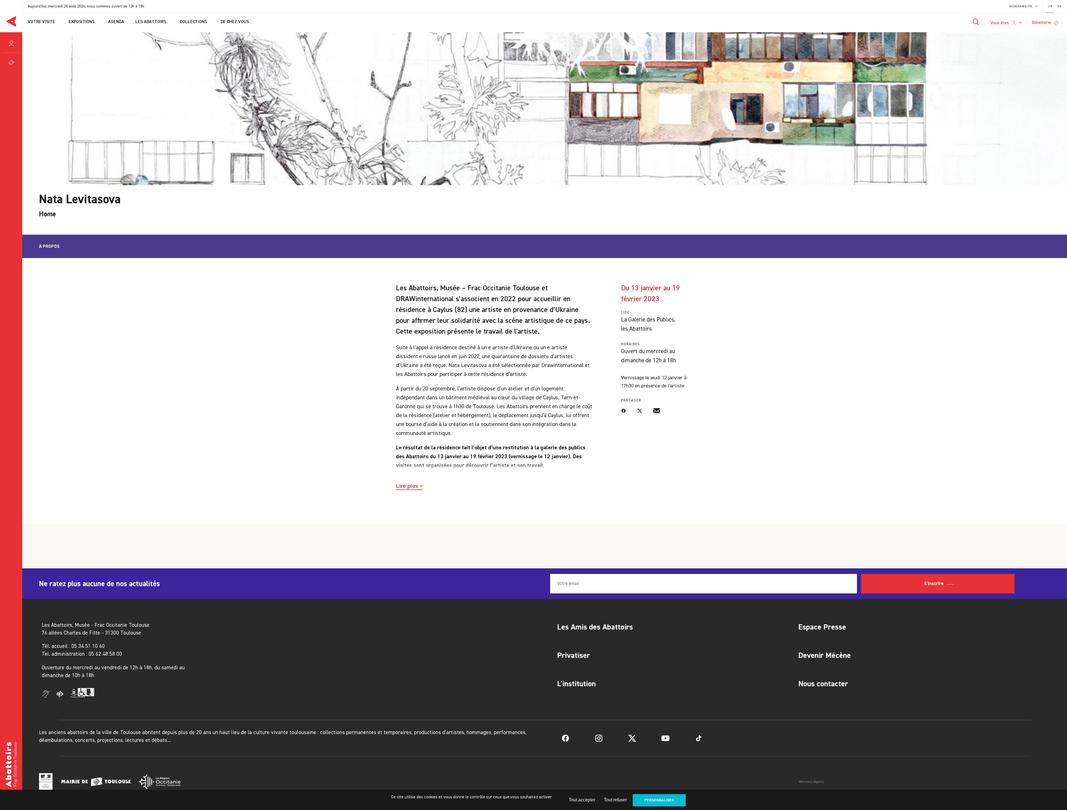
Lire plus (407, 486)
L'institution (576, 683)
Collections (194, 22)
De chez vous (235, 22)
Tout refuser (615, 799)
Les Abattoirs (151, 22)
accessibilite (1021, 6)
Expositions (82, 22)
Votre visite (42, 22)
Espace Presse (822, 627)
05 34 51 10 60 (88, 646)
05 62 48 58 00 (105, 653)
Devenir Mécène (824, 655)
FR (1050, 6)
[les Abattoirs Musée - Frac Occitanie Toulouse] (11, 773)
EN (1059, 6)
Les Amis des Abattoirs (595, 627)
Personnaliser (659, 800)
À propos (49, 246)
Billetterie (1041, 22)
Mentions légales (811, 781)
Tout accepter (582, 799)
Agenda (116, 22)
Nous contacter (823, 683)
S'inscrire (934, 583)
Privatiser (573, 655)
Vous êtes (999, 23)
